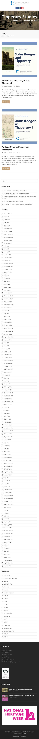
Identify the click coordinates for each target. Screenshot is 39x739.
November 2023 (8, 299)
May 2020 (7, 413)
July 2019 (6, 442)
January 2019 (7, 460)
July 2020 (6, 407)
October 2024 (8, 269)
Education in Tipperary (10, 578)
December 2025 (8, 234)
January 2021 (7, 390)
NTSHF (6, 607)
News (5, 601)
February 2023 (8, 322)
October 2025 (8, 240)
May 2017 (6, 516)
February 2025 (8, 257)
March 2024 (7, 287)
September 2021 (8, 369)
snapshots (7, 616)
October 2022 (8, 334)
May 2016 (6, 551)
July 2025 (6, 246)
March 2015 (7, 566)
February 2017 (8, 525)
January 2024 (8, 293)
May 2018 (6, 483)
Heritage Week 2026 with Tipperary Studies (16, 193)
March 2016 (7, 557)
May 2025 (7, 249)
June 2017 (7, 513)
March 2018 (7, 486)
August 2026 (7, 213)
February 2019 (8, 457)
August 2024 (7, 272)
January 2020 (8, 425)
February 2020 (8, 422)
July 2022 (6, 343)
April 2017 (6, 519)
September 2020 (8, 401)
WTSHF (6, 637)
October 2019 (8, 434)
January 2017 (7, 528)
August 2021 (7, 372)
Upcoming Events (9, 631)
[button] (36, 20)
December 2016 (8, 530)
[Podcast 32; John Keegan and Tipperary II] (19, 59)
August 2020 (7, 404)
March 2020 (7, 419)
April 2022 (7, 348)
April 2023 (7, 316)
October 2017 (8, 501)
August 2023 (7, 307)
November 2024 (8, 266)
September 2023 (8, 304)
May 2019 (6, 448)
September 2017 (8, 504)
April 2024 (7, 284)
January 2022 (8, 357)
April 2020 (7, 416)
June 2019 (7, 445)
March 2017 (7, 522)
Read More (6, 102)
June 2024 (7, 278)
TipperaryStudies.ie (15, 731)
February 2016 (8, 560)
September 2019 (8, 437)
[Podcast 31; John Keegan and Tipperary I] (19, 126)
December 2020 (8, 393)
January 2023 (8, 325)
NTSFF (6, 604)
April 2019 (7, 451)
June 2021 (7, 375)
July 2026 (6, 216)
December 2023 (8, 296)
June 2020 (7, 410)
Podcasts (18, 86)
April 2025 (7, 252)
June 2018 (7, 481)
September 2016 (8, 539)
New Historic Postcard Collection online (15, 190)
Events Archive (8, 584)
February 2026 (8, 228)
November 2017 (8, 498)
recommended (8, 613)
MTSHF (6, 598)
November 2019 (8, 431)
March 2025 (7, 255)
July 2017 (6, 510)
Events (6, 581)
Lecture (6, 590)
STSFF (6, 619)
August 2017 (7, 507)
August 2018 (7, 475)
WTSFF (6, 634)
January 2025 (8, 260)
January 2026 (8, 231)
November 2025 (8, 237)
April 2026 (7, 225)
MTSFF (6, 596)
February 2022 (8, 354)
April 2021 (7, 381)
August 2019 (7, 439)
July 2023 (6, 310)
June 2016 (7, 548)
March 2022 (7, 351)
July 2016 (6, 545)
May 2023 (7, 313)
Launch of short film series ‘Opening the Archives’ (18, 204)
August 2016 (7, 542)
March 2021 (7, 384)
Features (6, 587)
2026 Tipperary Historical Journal (13, 201)
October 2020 (8, 398)
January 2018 (7, 492)
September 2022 (8, 337)
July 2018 (6, 478)
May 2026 (7, 222)
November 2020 (8, 395)
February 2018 (8, 489)
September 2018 (8, 472)
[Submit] (35, 181)
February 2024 (8, 290)
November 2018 (8, 466)
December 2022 (8, 328)
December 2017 (8, 495)
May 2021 (6, 378)
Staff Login (23, 736)
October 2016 (8, 536)
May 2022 (7, 346)
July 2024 (6, 275)
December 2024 (8, 263)
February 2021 (8, 387)
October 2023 (8, 301)
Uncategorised (8, 628)
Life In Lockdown (9, 593)
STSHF (6, 622)
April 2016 (7, 554)
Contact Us (16, 736)
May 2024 (7, 281)
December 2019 (8, 428)
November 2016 (8, 533)
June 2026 (7, 219)
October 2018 (8, 469)
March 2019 (7, 454)
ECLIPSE (24, 733)
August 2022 (7, 340)
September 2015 (8, 563)
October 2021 (8, 366)
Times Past (7, 625)
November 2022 (8, 331)
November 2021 (8, 363)
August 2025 (7, 243)
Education (7, 575)
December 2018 (8, 463)
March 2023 (7, 319)
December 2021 (8, 360)
